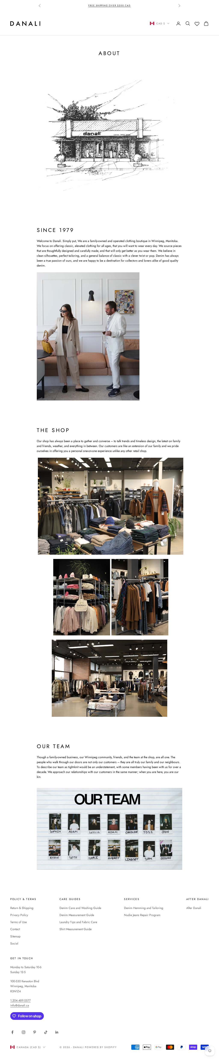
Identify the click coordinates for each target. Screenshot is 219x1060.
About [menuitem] (118, 19)
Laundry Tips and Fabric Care (78, 922)
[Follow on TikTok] (46, 1032)
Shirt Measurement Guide (75, 929)
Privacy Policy (19, 915)
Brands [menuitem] (86, 19)
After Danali (193, 908)
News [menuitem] (102, 19)
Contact (15, 929)
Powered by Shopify (101, 1047)
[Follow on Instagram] (23, 1032)
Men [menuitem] (71, 19)
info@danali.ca (19, 1005)
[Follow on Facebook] (12, 1032)
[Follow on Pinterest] (35, 1032)
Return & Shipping (21, 908)
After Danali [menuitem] (61, 27)
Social (14, 943)
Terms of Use (18, 922)
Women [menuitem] (56, 19)
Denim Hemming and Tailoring (143, 908)
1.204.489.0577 (20, 1000)
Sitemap (15, 936)
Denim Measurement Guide (76, 915)
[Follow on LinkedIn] (57, 1032)
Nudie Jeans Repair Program (142, 915)
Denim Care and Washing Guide (80, 908)
